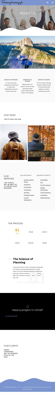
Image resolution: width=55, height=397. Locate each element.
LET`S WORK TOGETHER (11, 316)
